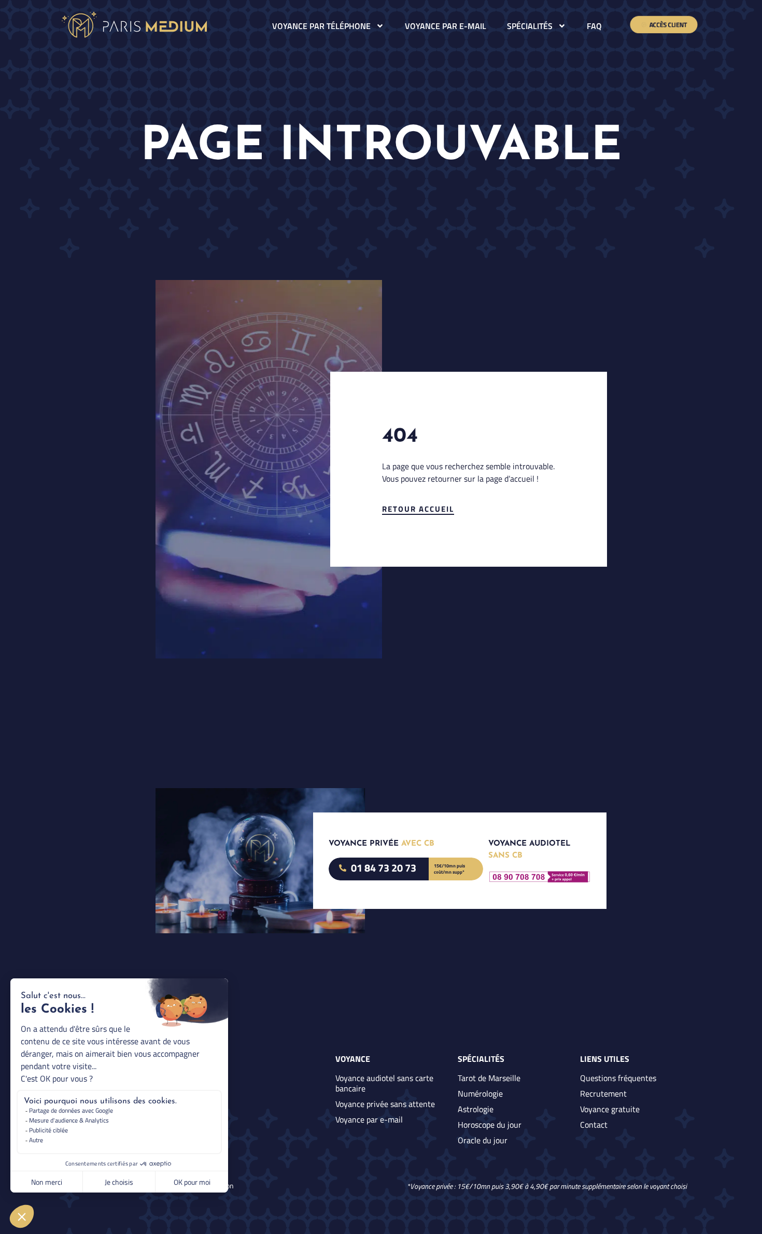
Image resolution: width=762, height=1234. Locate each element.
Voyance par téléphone (321, 26)
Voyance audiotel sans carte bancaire (384, 1083)
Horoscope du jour (489, 1124)
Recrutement (603, 1093)
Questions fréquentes (618, 1078)
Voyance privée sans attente (385, 1104)
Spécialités (530, 26)
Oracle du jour (482, 1140)
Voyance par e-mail (445, 26)
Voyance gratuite (610, 1109)
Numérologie (480, 1093)
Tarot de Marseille (489, 1078)
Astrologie (475, 1109)
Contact (594, 1124)
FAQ (594, 26)
